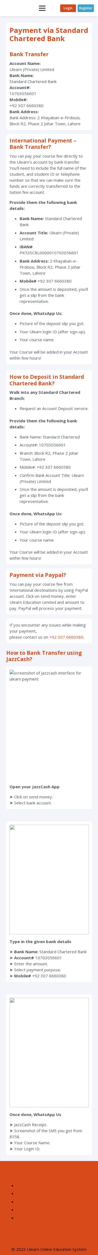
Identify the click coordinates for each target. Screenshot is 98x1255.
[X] (49, 1236)
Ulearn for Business (54, 1217)
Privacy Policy (54, 1193)
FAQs (54, 1185)
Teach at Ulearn (54, 1209)
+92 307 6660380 (66, 637)
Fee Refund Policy (54, 1201)
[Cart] (53, 8)
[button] (42, 8)
